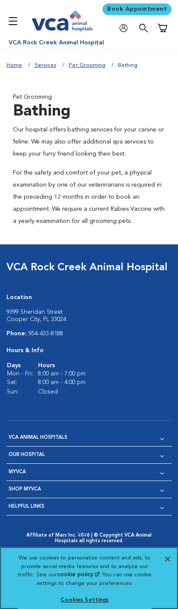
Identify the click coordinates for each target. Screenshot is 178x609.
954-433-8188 (46, 334)
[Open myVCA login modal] (126, 28)
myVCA (17, 472)
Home (14, 65)
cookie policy (78, 575)
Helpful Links (26, 506)
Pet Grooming (87, 65)
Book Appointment (137, 9)
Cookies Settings (84, 600)
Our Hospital (27, 455)
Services (45, 65)
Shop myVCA (25, 489)
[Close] (167, 559)
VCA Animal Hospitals (38, 437)
